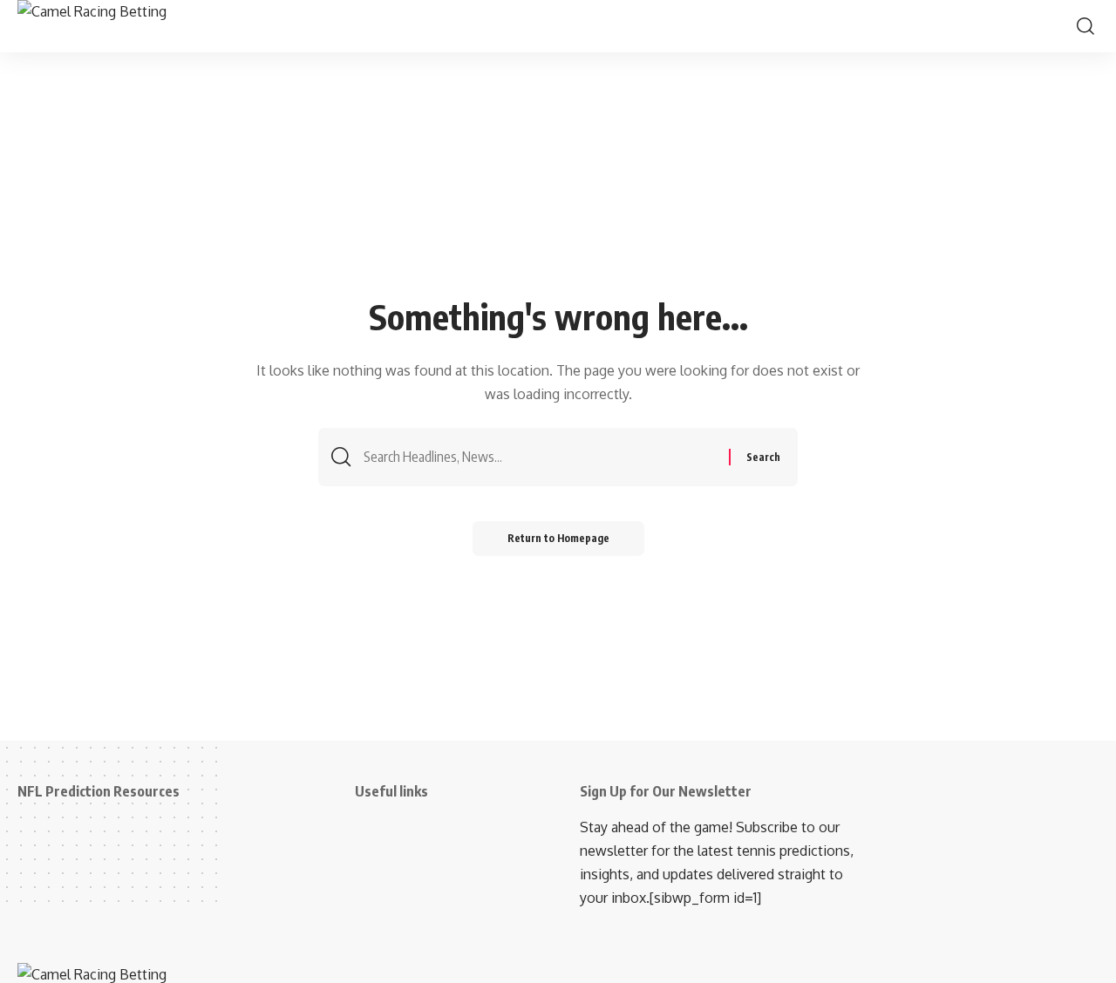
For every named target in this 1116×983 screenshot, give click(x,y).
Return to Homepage (558, 538)
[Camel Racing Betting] (114, 26)
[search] (1085, 26)
